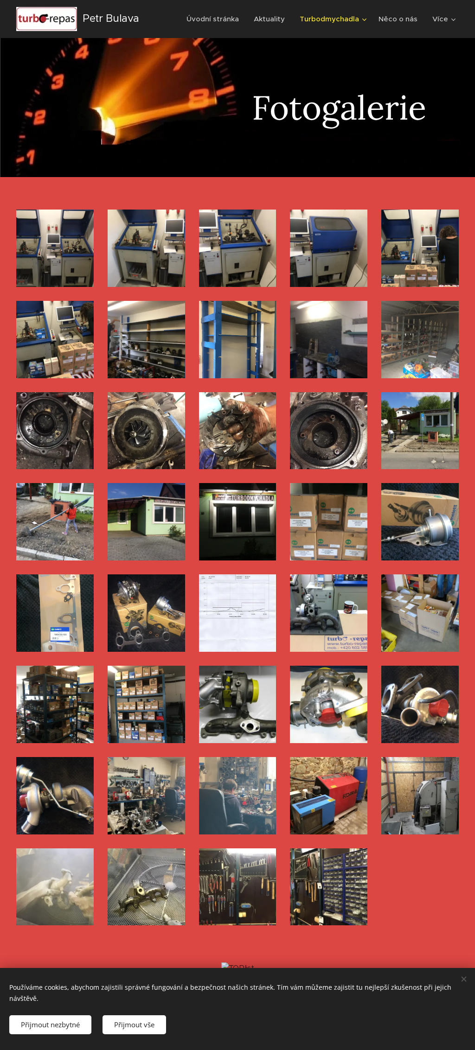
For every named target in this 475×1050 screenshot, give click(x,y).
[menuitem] (215, 19)
